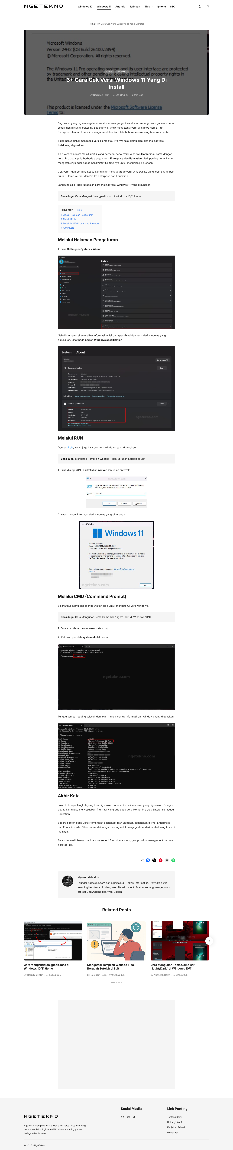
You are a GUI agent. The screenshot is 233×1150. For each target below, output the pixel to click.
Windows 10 (85, 6)
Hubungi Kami (174, 1122)
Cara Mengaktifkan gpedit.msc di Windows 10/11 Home (108, 196)
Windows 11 (104, 6)
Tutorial (109, 71)
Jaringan (134, 6)
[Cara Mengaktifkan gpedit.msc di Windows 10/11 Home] (53, 958)
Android (120, 6)
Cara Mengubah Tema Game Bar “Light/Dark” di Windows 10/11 (113, 617)
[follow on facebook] (122, 1116)
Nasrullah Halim (88, 877)
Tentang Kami (174, 1117)
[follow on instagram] (128, 1116)
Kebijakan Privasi (176, 1127)
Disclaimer (172, 1132)
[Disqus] (116, 1043)
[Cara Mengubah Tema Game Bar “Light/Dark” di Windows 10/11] (180, 958)
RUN (70, 447)
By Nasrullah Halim (99, 94)
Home (92, 23)
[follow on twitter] (134, 1116)
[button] (200, 6)
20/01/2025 (122, 94)
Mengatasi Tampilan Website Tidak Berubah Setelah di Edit (110, 458)
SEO (172, 6)
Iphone (161, 6)
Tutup (79, 210)
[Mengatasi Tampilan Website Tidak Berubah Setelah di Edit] (116, 958)
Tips (147, 6)
